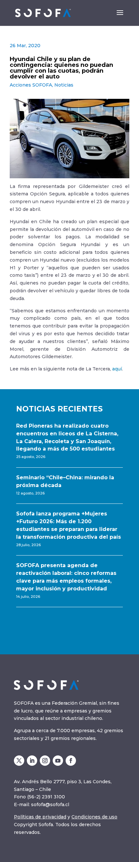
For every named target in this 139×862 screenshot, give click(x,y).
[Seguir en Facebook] (71, 760)
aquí (117, 369)
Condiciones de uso (94, 817)
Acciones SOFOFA (31, 85)
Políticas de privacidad (40, 817)
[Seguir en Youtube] (58, 760)
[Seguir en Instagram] (45, 760)
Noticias (63, 85)
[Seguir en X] (19, 760)
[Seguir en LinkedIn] (32, 760)
